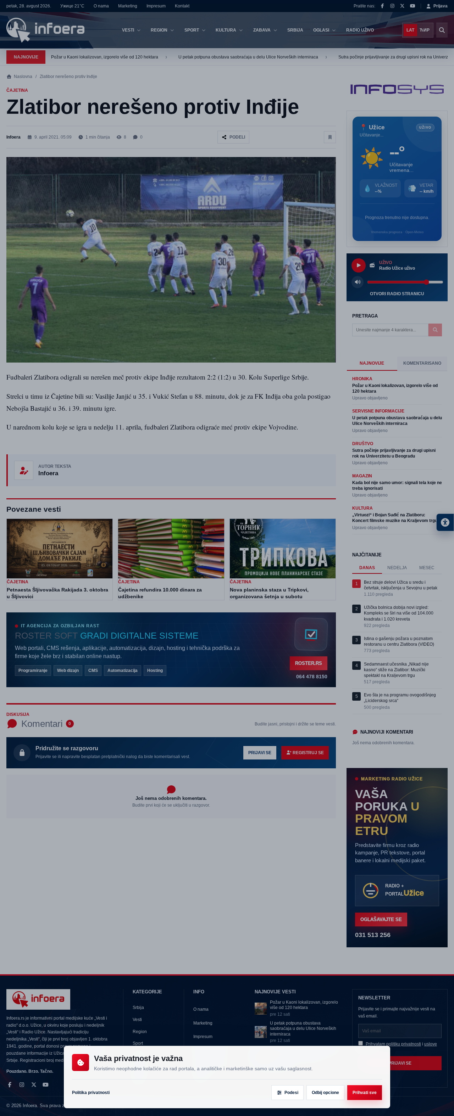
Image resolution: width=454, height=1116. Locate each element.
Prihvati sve (365, 1092)
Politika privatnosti (91, 1092)
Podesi (291, 1092)
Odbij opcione (325, 1092)
